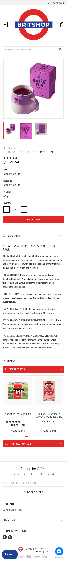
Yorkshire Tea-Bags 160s (18, 414)
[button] (10, 158)
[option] (18, 404)
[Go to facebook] (59, 551)
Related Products (15, 369)
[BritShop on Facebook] (5, 537)
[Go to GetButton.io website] (59, 558)
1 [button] (26, 436)
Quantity (7, 203)
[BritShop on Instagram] (10, 537)
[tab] (33, 369)
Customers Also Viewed (18, 443)
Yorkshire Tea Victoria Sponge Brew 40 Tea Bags (48, 415)
